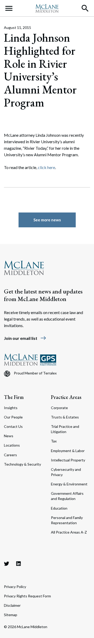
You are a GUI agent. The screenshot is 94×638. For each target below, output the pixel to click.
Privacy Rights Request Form (27, 596)
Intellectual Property (68, 460)
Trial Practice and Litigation (65, 429)
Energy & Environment (69, 484)
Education (59, 508)
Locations (12, 445)
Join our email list (25, 338)
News (8, 436)
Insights (10, 407)
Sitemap (10, 614)
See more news (47, 219)
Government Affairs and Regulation (67, 496)
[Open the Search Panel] (85, 8)
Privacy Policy (15, 586)
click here (46, 167)
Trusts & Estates (65, 417)
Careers (10, 455)
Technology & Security (22, 464)
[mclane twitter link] (6, 563)
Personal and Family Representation (67, 520)
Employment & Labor (68, 450)
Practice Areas (66, 397)
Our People (13, 417)
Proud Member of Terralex (35, 373)
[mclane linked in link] (18, 563)
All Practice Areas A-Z (69, 532)
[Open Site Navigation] (9, 8)
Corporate (59, 407)
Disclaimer (12, 605)
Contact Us (13, 426)
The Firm (14, 397)
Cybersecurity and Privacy (66, 472)
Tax (54, 441)
